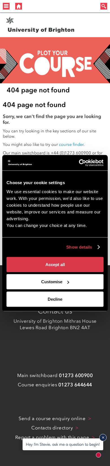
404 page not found (38, 90)
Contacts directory (52, 428)
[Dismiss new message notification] (103, 437)
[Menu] (6, 6)
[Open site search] (103, 6)
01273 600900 (76, 375)
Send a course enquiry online (53, 418)
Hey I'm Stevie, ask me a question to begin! (63, 444)
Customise (51, 281)
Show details (79, 247)
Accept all (55, 264)
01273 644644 (75, 384)
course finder (71, 144)
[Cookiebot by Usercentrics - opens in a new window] (79, 162)
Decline (55, 298)
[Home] (18, 6)
